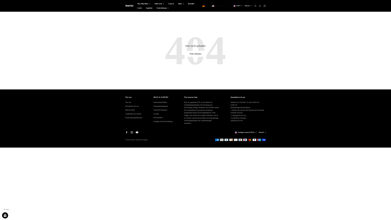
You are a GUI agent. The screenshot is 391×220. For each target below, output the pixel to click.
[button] (215, 6)
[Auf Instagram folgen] (131, 132)
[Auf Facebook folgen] (126, 132)
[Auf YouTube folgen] (137, 132)
